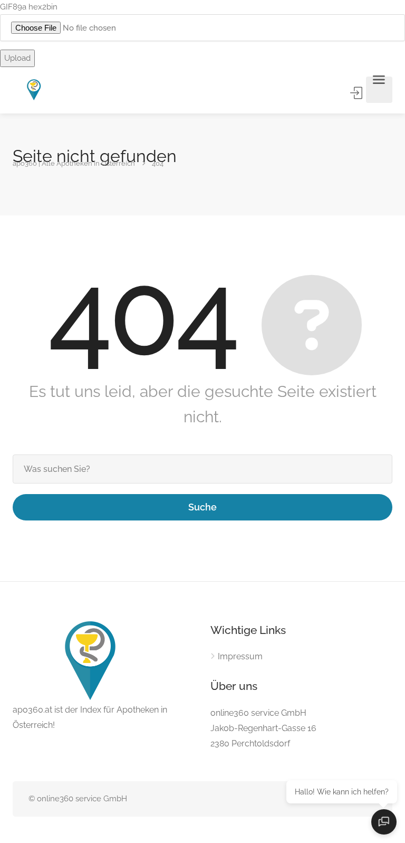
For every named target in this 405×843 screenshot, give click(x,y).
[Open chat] (384, 822)
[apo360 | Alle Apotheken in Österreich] (34, 90)
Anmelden (357, 92)
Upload (17, 58)
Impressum (240, 656)
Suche (202, 507)
